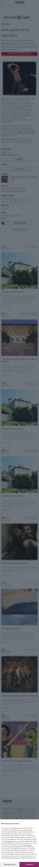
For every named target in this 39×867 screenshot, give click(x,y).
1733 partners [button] (14, 828)
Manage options (9, 864)
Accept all (29, 864)
